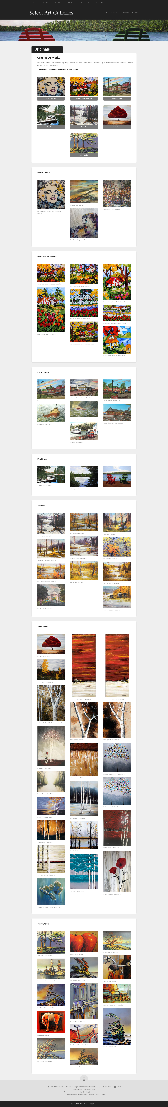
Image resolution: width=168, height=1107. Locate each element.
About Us (35, 3)
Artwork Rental (59, 3)
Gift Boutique (72, 3)
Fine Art (45, 3)
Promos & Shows (86, 3)
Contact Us (100, 3)
